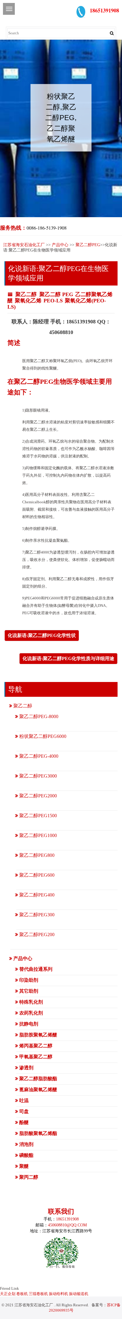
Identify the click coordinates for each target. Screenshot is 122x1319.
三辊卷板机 (38, 1293)
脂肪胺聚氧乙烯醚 (38, 1034)
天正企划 (7, 1293)
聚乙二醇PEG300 (36, 914)
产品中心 (60, 245)
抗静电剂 (28, 1023)
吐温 (24, 1100)
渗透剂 (26, 1067)
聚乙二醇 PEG (56, 294)
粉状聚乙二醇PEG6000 (42, 736)
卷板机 (22, 1293)
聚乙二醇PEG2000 (38, 795)
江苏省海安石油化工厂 (24, 245)
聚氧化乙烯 (28, 301)
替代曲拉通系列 (35, 969)
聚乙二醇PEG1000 (38, 835)
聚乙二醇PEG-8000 (38, 716)
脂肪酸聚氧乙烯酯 (38, 1133)
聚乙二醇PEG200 (36, 934)
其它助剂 (28, 991)
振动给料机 (58, 1293)
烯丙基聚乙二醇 (35, 1045)
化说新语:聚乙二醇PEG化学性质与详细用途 (68, 658)
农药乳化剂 (31, 1012)
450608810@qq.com (67, 1225)
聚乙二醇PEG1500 (38, 815)
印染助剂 (28, 980)
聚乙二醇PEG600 (36, 875)
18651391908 (67, 1219)
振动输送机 (78, 1293)
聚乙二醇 (26, 294)
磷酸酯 (26, 1155)
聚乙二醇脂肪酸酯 (38, 1078)
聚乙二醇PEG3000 (38, 775)
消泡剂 (26, 1144)
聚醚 (24, 1166)
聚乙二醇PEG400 (36, 894)
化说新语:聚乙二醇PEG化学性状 (42, 635)
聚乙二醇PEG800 (36, 855)
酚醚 (24, 1122)
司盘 (24, 1111)
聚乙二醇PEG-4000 (38, 756)
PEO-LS (53, 301)
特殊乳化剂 (31, 1001)
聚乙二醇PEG (88, 245)
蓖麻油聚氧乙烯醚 (38, 1089)
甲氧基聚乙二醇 (35, 1056)
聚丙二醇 (28, 1177)
